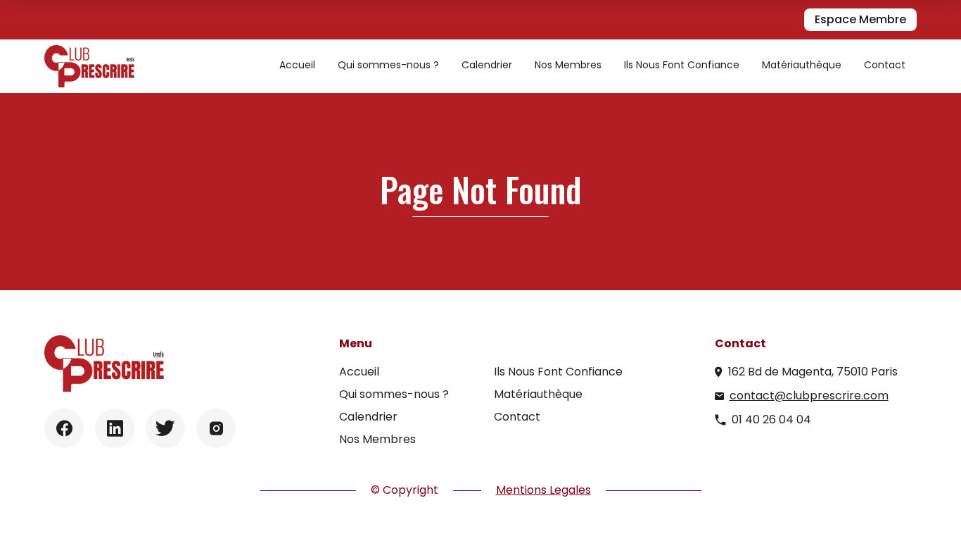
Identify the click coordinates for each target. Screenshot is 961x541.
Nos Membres (568, 65)
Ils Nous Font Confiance (681, 65)
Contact (884, 65)
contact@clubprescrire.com (809, 395)
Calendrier (487, 65)
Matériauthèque (801, 65)
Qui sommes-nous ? (388, 65)
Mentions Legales (543, 490)
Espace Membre (860, 19)
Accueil (297, 65)
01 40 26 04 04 (771, 419)
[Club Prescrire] (89, 66)
